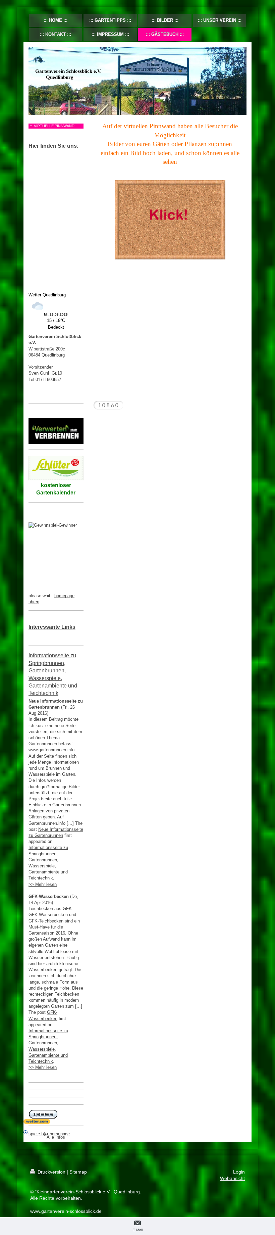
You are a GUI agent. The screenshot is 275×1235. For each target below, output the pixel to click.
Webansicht (232, 1178)
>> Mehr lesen (43, 884)
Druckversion (51, 1172)
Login (239, 1172)
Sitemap (78, 1172)
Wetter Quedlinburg (47, 294)
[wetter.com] (56, 1121)
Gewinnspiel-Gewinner (60, 586)
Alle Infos (56, 1137)
